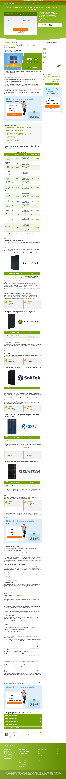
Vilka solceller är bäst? (11, 136)
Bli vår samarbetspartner (57, 1)
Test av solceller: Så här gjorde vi (13, 137)
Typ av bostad (20, 17)
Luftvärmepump (40, 3)
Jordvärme (34, 3)
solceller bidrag (32, 298)
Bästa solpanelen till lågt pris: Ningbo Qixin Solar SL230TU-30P (19, 133)
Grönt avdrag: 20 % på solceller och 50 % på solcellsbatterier (33, 0)
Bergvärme (29, 3)
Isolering (56, 3)
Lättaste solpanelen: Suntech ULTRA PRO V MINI (16, 134)
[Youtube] (57, 753)
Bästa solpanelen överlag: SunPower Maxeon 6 (16, 129)
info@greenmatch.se (8, 756)
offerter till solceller (27, 235)
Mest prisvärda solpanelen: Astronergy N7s (15, 130)
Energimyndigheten (8, 576)
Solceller (23, 3)
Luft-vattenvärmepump (49, 3)
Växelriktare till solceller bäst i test (14, 139)
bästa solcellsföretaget (19, 572)
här (58, 774)
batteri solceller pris (32, 675)
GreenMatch (7, 42)
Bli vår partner (8, 758)
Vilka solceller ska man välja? (13, 140)
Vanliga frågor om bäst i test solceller (14, 142)
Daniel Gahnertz (15, 732)
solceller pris (20, 77)
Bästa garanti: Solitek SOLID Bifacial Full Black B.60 (17, 131)
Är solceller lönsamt (19, 595)
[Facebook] (57, 749)
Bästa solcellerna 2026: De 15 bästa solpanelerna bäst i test (19, 127)
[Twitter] (57, 751)
